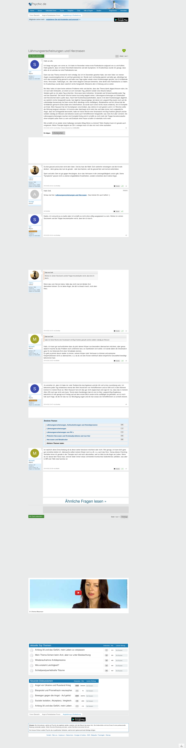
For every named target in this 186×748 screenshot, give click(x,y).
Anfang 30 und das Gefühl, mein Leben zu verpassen (60, 649)
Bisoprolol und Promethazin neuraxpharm (54, 690)
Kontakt (49, 735)
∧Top (181, 745)
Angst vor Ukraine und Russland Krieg (53, 685)
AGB (88, 735)
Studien (98, 10)
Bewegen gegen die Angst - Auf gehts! (53, 695)
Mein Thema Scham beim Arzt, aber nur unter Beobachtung (63, 654)
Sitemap (108, 735)
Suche (62, 10)
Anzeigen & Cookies (80, 735)
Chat (78, 10)
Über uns (54, 735)
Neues (40, 10)
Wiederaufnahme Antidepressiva (50, 659)
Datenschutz (69, 735)
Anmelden (123, 10)
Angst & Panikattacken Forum (51, 714)
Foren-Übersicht (35, 714)
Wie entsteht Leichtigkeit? (47, 664)
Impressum (62, 735)
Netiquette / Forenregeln (98, 735)
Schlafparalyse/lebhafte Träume (50, 670)
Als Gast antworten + (36, 56)
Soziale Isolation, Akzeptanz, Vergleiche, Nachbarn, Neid (61, 700)
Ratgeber (70, 10)
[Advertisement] (86, 484)
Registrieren (113, 10)
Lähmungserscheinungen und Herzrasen (56, 50)
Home (32, 10)
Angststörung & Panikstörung (72, 714)
